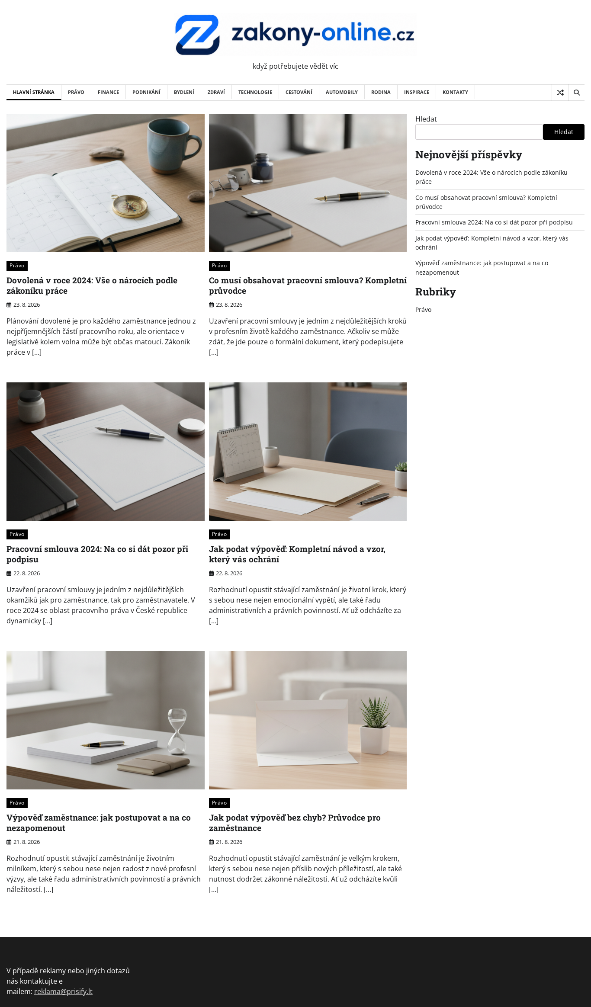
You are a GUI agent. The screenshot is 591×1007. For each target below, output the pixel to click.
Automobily (342, 92)
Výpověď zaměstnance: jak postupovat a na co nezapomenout (98, 823)
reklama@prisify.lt (63, 991)
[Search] (576, 92)
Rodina (381, 92)
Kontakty (455, 92)
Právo (76, 92)
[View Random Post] (560, 92)
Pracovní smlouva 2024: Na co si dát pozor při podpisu (97, 554)
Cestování (299, 92)
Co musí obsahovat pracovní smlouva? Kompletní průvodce (308, 285)
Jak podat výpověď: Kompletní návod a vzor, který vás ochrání (297, 554)
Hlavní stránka (34, 92)
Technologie (255, 92)
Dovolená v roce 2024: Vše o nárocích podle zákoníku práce (91, 285)
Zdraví (216, 92)
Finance (108, 92)
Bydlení (184, 92)
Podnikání (146, 92)
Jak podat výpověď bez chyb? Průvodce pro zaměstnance (295, 823)
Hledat (426, 119)
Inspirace (416, 92)
